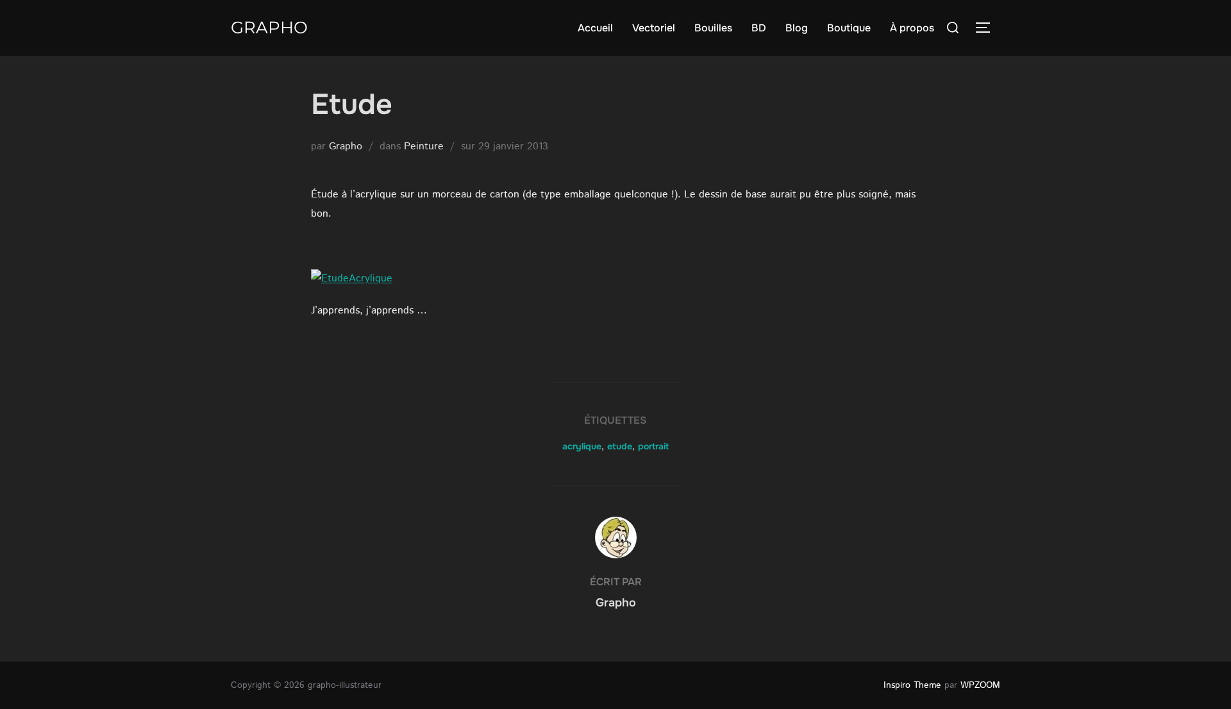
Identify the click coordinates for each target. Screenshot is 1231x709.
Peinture (424, 146)
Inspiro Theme (912, 685)
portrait (653, 446)
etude (619, 446)
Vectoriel (653, 28)
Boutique (849, 28)
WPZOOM (980, 685)
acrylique (581, 446)
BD (758, 28)
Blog (796, 28)
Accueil (595, 28)
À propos (912, 28)
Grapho (269, 27)
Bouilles (713, 28)
